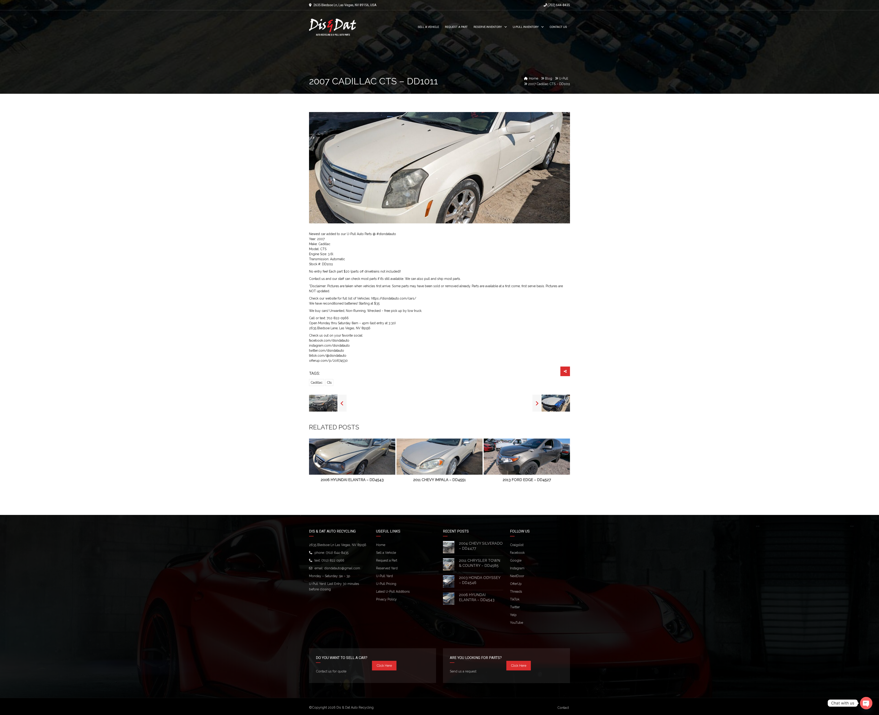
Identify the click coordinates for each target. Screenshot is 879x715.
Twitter (515, 607)
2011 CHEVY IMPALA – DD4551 (439, 480)
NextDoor (517, 576)
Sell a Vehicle (386, 552)
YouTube (516, 622)
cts (329, 382)
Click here (384, 665)
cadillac (317, 382)
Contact (563, 708)
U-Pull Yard (384, 576)
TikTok (514, 599)
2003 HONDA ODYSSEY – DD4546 (479, 580)
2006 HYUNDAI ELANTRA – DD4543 (352, 480)
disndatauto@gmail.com (342, 568)
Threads (516, 591)
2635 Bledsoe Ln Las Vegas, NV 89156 (337, 545)
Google (515, 560)
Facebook (517, 552)
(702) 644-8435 (558, 5)
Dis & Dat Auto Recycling (355, 707)
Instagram (517, 568)
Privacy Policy (386, 599)
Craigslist (517, 545)
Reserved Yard (387, 568)
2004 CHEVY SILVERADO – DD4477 (481, 546)
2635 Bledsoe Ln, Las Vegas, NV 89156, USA (345, 5)
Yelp (513, 615)
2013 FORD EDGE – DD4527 (527, 480)
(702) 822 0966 (332, 560)
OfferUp (516, 584)
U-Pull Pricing (386, 584)
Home (380, 545)
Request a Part (386, 560)
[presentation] (319, 461)
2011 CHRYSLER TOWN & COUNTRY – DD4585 (479, 563)
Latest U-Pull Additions (393, 591)
